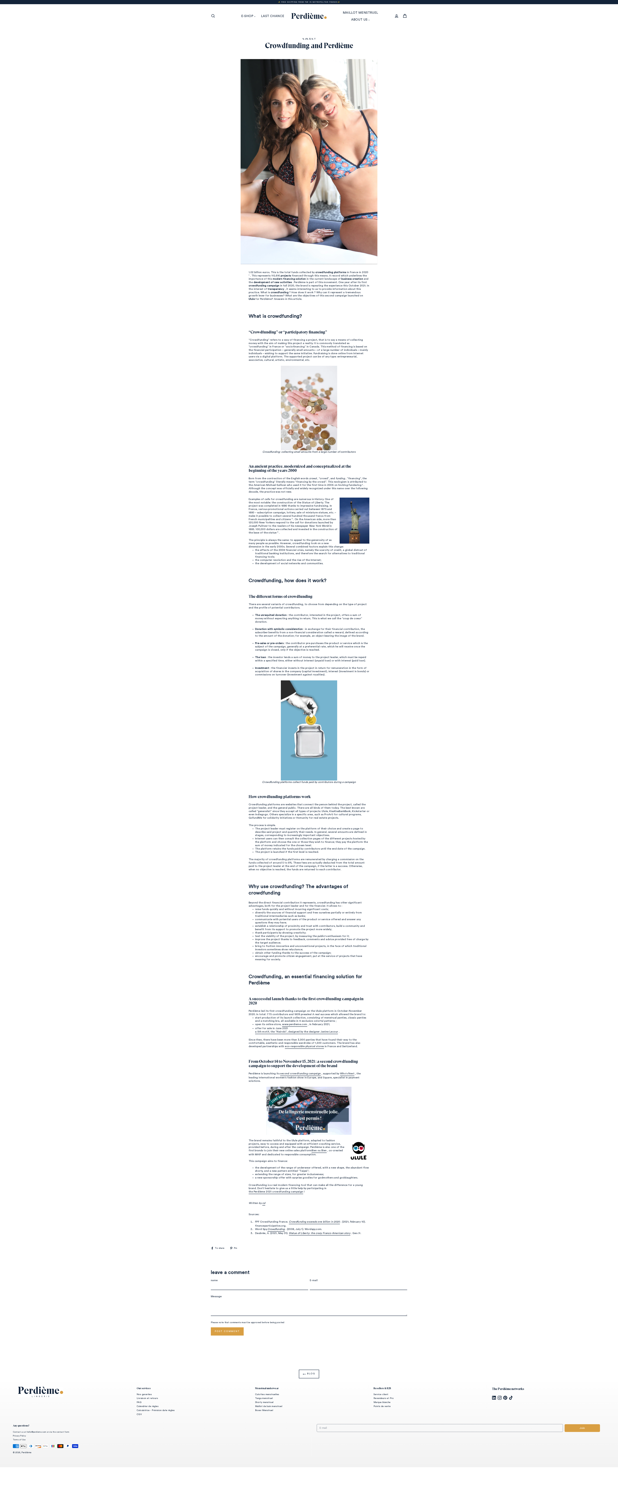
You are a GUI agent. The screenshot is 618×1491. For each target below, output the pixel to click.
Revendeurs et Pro (384, 1398)
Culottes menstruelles (267, 1394)
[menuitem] (248, 16)
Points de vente (382, 1406)
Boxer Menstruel (264, 1410)
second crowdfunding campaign (300, 1073)
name (214, 1280)
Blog (310, 1374)
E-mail (314, 1280)
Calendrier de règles (148, 1406)
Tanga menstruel (264, 1398)
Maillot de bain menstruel (268, 1406)
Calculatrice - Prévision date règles (156, 1410)
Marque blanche (382, 1402)
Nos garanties (144, 1394)
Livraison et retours (147, 1398)
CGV (139, 1414)
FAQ (139, 1402)
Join (582, 1428)
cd (263, 1203)
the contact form (61, 1432)
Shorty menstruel (264, 1402)
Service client (381, 1394)
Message (216, 1296)
